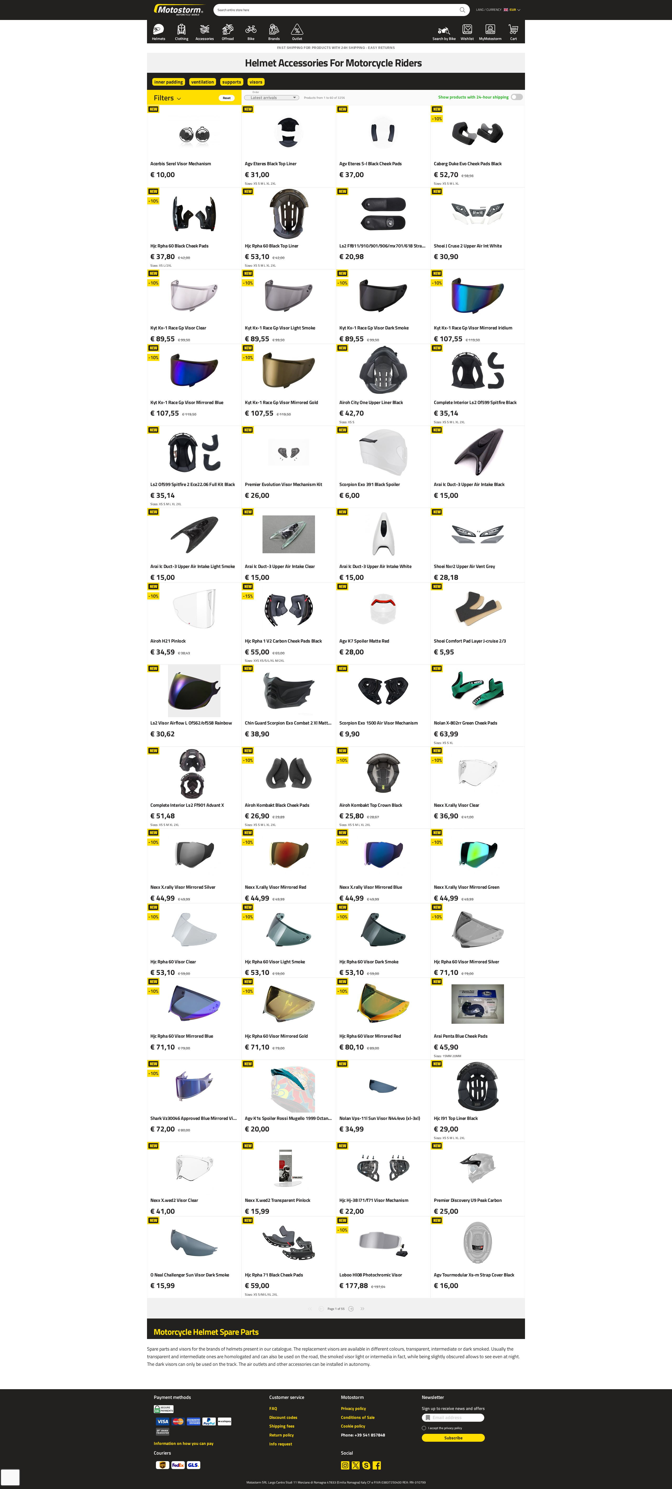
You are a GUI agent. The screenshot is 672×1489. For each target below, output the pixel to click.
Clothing (181, 38)
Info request (280, 1444)
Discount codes (283, 1417)
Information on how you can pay (183, 1443)
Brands (274, 38)
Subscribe (453, 1438)
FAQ (273, 1408)
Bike (251, 38)
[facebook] (376, 1465)
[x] (355, 1465)
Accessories (205, 38)
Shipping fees (282, 1426)
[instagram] (345, 1465)
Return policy (281, 1435)
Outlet (297, 38)
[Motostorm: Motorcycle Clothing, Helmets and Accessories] (180, 10)
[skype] (366, 1465)
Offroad (228, 38)
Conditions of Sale (358, 1417)
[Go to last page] (362, 1308)
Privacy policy (353, 1408)
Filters (164, 97)
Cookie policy (353, 1426)
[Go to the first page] (310, 1308)
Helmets (158, 38)
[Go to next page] (351, 1308)
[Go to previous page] (321, 1308)
